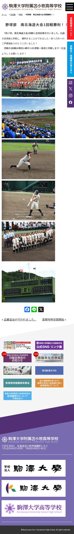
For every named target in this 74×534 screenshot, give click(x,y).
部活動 (12, 14)
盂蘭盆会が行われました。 (20, 319)
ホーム (4, 14)
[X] (41, 310)
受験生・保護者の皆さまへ (71, 59)
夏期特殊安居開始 (53, 319)
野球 (21, 14)
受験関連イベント (71, 26)
